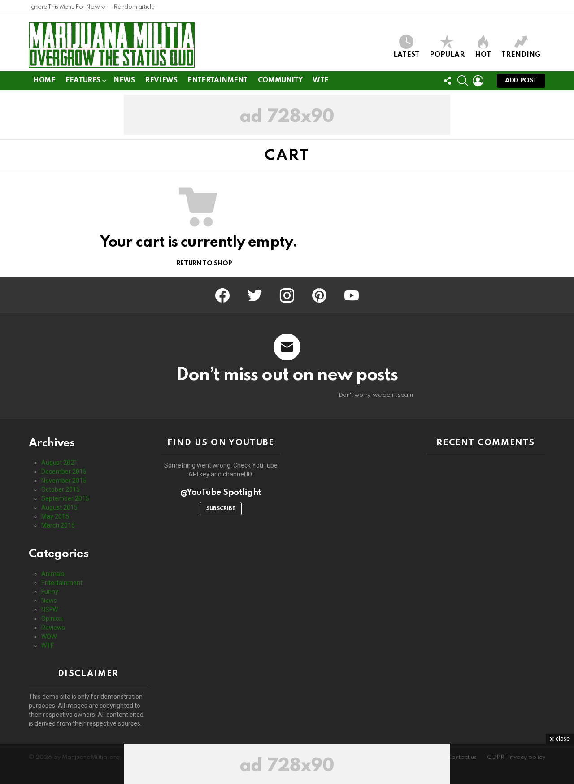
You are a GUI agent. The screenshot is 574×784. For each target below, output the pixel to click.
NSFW (49, 609)
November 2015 (64, 480)
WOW (49, 636)
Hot (483, 55)
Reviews (161, 80)
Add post (521, 81)
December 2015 (64, 471)
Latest (406, 55)
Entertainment (217, 80)
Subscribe (220, 508)
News (124, 80)
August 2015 (59, 507)
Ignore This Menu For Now (64, 7)
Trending (521, 55)
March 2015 (58, 525)
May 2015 (55, 516)
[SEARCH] (462, 81)
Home (44, 80)
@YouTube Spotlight (220, 492)
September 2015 (65, 498)
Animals (53, 573)
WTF (320, 80)
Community (280, 80)
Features (82, 80)
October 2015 (60, 489)
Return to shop (203, 263)
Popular (447, 55)
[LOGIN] (478, 81)
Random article (133, 7)
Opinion (52, 618)
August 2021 (59, 462)
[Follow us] (447, 81)
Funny (49, 591)
